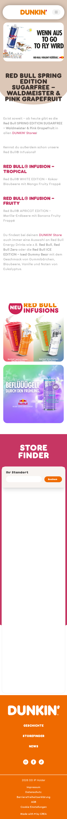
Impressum (33, 787)
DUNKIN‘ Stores (24, 133)
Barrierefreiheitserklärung (33, 796)
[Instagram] (25, 762)
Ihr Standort (17, 472)
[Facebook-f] (33, 762)
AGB (33, 801)
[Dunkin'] (33, 12)
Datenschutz (33, 791)
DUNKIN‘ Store (50, 235)
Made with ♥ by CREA (33, 813)
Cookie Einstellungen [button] (33, 806)
